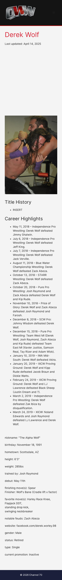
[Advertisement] (31, 81)
